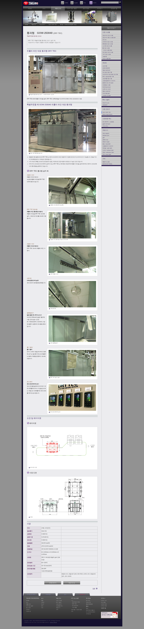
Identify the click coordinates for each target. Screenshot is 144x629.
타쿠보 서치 (104, 600)
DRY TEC (74, 603)
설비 (104, 137)
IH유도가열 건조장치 (107, 114)
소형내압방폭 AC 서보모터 (109, 80)
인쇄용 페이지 (52, 582)
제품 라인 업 (72, 582)
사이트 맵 (88, 613)
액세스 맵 (88, 602)
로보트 (105, 63)
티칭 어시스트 (106, 102)
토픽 (42, 605)
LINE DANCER (106, 68)
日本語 (66, 2)
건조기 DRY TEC (53, 24)
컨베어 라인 (105, 139)
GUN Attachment (107, 87)
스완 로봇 (105, 66)
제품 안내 (34, 24)
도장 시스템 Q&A (107, 58)
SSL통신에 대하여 (31, 594)
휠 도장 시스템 (106, 48)
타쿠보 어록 (104, 605)
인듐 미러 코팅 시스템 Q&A (109, 37)
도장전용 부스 (107, 118)
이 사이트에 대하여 (90, 612)
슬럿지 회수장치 (106, 123)
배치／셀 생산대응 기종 (108, 76)
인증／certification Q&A (108, 152)
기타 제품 (74, 607)
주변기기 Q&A (106, 141)
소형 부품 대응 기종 (107, 78)
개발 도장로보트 (106, 70)
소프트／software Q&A (108, 150)
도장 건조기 (42, 24)
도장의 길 (28, 611)
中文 (85, 2)
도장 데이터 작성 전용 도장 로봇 (110, 74)
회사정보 (88, 598)
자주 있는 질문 (29, 605)
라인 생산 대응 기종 (107, 72)
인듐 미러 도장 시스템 (108, 35)
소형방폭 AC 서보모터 (108, 146)
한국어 (94, 2)
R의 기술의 (106, 99)
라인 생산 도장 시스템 (108, 52)
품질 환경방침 (89, 604)
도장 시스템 (106, 32)
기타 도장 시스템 (107, 54)
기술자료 (105, 56)
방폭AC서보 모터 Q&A (108, 82)
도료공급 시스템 (106, 85)
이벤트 (42, 602)
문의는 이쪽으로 (53, 622)
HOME (26, 24)
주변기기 (105, 130)
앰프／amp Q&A (106, 144)
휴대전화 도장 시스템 (108, 43)
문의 (65, 594)
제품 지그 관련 (106, 161)
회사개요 (88, 600)
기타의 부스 (105, 126)
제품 (42, 600)
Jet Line (104, 39)
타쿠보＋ (28, 609)
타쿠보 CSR (104, 604)
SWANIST (105, 105)
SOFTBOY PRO (76, 602)
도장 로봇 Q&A (106, 93)
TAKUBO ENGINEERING (32, 598)
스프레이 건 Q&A (107, 95)
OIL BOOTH (75, 605)
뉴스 (27, 602)
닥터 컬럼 (103, 602)
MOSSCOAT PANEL (107, 164)
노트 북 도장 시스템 (107, 46)
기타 (104, 158)
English (76, 2)
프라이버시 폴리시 (90, 610)
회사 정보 (28, 607)
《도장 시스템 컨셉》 (108, 50)
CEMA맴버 (48, 594)
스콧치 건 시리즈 (107, 89)
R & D (42, 604)
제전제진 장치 (106, 135)
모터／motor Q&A (107, 154)
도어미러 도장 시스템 (108, 41)
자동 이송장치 (106, 133)
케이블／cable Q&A (107, 148)
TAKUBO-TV (82, 594)
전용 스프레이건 (106, 91)
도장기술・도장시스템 (76, 609)
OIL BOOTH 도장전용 (108, 121)
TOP (94, 588)
